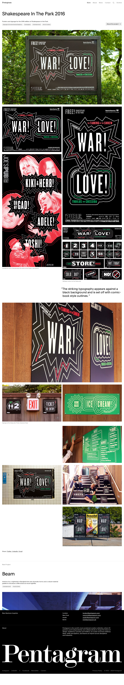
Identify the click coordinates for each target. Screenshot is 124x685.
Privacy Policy (97, 670)
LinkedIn (14, 670)
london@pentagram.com (91, 613)
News (101, 3)
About (95, 3)
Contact (107, 3)
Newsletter (35, 670)
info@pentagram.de (89, 620)
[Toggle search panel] (113, 3)
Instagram (5, 670)
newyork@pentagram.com (92, 615)
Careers (43, 670)
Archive (119, 3)
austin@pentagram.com (91, 617)
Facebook (25, 670)
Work (89, 3)
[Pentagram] (7, 3)
